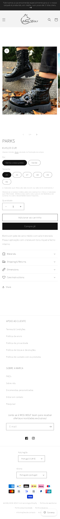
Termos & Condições (15, 329)
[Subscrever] (50, 426)
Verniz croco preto (15, 162)
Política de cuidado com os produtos (23, 357)
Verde (34, 162)
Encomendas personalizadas (19, 390)
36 (17, 174)
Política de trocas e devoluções (21, 350)
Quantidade (7, 200)
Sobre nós (11, 383)
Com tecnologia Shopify (27, 503)
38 (37, 174)
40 (7, 181)
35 (7, 174)
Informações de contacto (26, 512)
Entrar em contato (14, 397)
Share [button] (8, 287)
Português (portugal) (29, 475)
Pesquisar (11, 404)
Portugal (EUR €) (28, 458)
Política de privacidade (17, 343)
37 (27, 174)
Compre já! (30, 226)
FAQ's (8, 376)
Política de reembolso (48, 503)
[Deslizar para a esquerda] (23, 134)
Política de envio (14, 336)
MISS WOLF (13, 503)
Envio (17, 152)
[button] (3, 19)
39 (47, 174)
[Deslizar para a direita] (36, 134)
